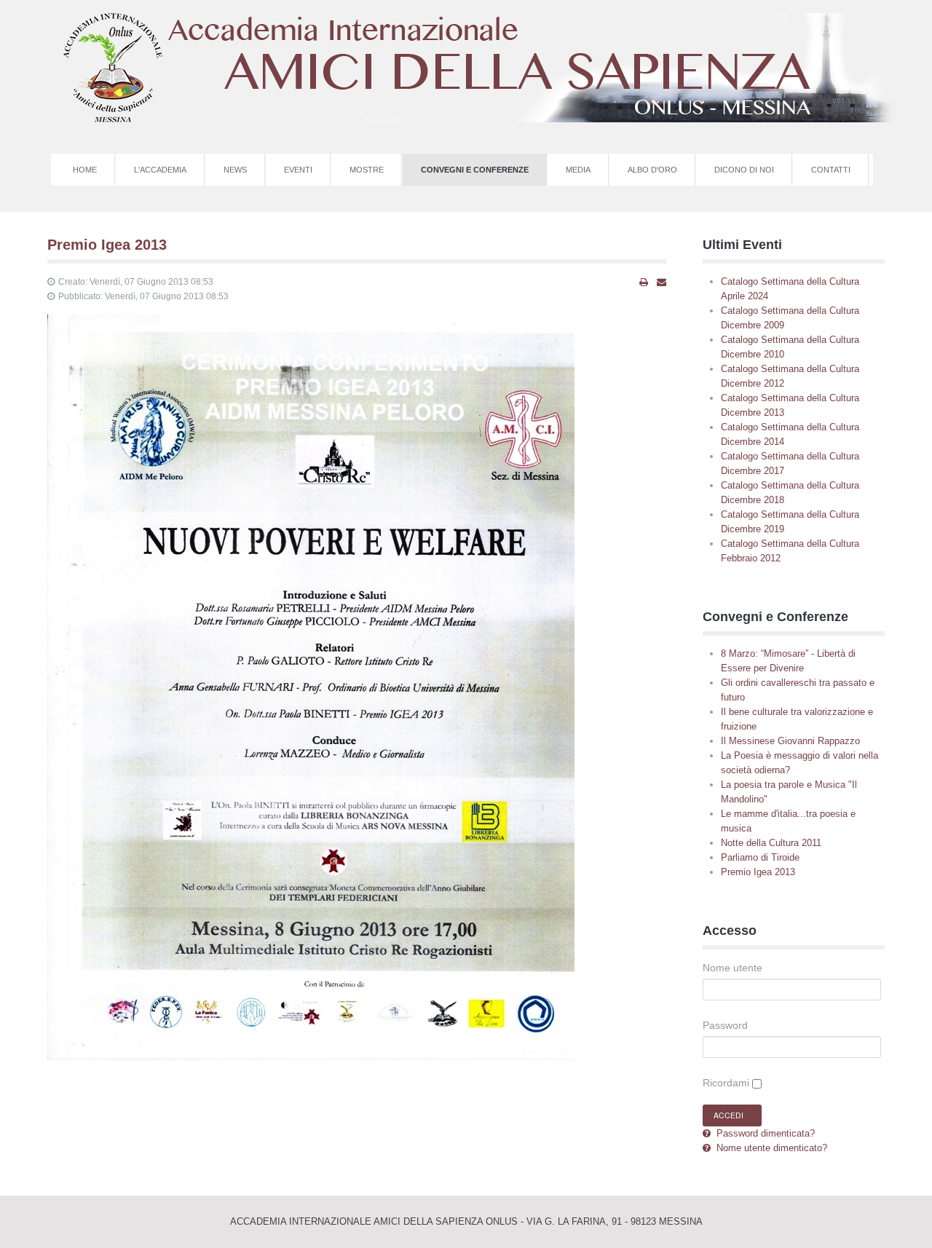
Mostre (367, 169)
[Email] (661, 282)
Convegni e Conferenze (475, 169)
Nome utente (732, 967)
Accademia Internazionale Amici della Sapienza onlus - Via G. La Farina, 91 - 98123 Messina (466, 1221)
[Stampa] (643, 282)
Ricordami (726, 1083)
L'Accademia (160, 169)
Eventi (298, 169)
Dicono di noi (744, 169)
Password (725, 1025)
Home (85, 169)
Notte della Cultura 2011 (771, 842)
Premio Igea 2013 (107, 245)
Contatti (830, 169)
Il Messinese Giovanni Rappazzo (790, 740)
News (235, 169)
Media (578, 169)
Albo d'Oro (652, 169)
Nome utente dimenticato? (770, 1147)
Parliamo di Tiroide (760, 857)
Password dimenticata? (764, 1133)
